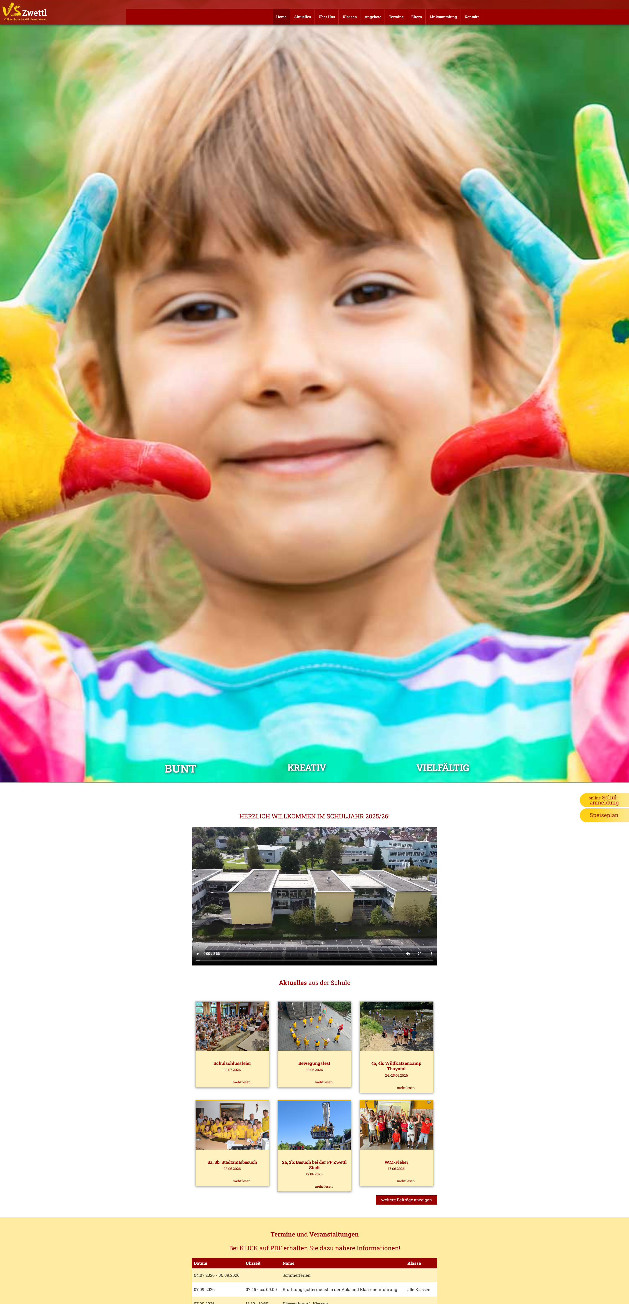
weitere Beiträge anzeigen (406, 1200)
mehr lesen (242, 1082)
